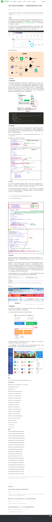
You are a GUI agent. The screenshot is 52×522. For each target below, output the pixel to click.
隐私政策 (31, 517)
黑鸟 (14, 491)
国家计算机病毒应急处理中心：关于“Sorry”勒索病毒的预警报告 (21, 507)
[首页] (4, 1)
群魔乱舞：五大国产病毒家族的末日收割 (28, 22)
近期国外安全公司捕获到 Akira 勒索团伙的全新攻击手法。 (17, 503)
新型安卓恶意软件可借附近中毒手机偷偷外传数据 (18, 489)
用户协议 (28, 517)
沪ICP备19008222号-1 (28, 518)
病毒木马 (9, 9)
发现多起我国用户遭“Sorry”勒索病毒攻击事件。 (15, 511)
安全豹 (14, 9)
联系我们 (24, 517)
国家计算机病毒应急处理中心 (17, 509)
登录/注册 (43, 1)
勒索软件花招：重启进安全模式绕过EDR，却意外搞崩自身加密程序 (22, 498)
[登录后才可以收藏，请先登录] (43, 9)
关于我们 (20, 517)
